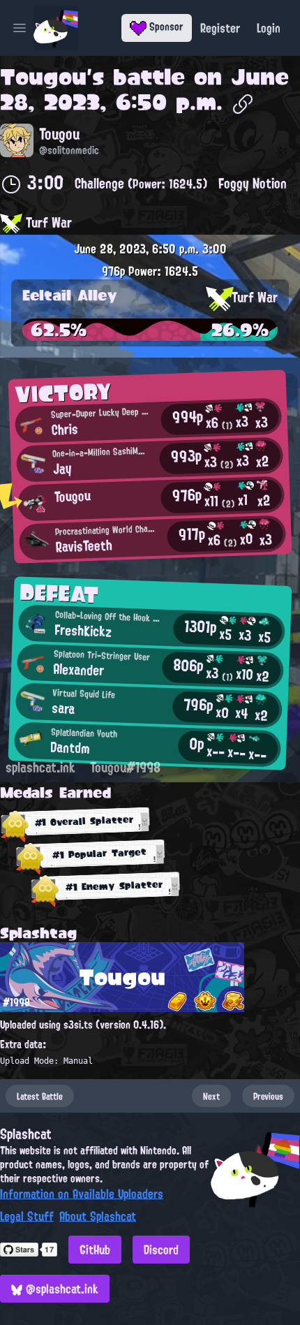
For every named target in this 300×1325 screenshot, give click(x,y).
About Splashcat (97, 1216)
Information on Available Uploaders (81, 1193)
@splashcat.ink (60, 1289)
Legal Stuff (27, 1216)
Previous (268, 1096)
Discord (161, 1249)
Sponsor (165, 26)
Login (268, 28)
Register (220, 28)
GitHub (95, 1249)
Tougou (43, 77)
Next (211, 1096)
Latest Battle (40, 1096)
